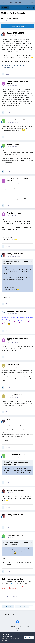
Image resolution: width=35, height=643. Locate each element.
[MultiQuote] (3, 74)
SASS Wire (16, 20)
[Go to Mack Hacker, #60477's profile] (3, 536)
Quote (8, 74)
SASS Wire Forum (11, 2)
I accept (29, 637)
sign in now (13, 583)
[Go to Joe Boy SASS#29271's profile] (3, 366)
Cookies (17, 628)
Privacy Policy (16, 626)
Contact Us (26, 626)
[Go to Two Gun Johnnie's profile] (3, 214)
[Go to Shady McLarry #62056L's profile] (3, 313)
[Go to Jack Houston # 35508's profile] (3, 121)
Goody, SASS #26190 (10, 18)
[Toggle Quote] (4, 261)
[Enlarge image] (32, 57)
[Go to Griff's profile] (3, 421)
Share (9, 606)
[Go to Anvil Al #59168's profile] (3, 146)
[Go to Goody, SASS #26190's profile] (3, 34)
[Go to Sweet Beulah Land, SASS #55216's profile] (3, 84)
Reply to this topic (17, 26)
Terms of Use (8, 640)
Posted (14, 35)
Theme (6, 626)
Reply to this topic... (12, 596)
